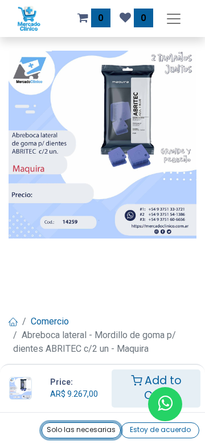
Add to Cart (162, 388)
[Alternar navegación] (173, 18)
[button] (81, 430)
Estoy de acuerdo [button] (160, 429)
